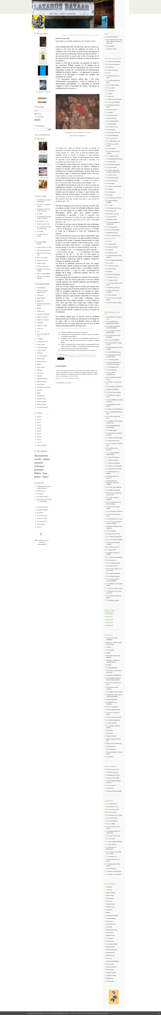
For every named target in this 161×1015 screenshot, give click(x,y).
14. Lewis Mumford (111, 370)
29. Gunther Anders (111, 430)
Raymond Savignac (111, 967)
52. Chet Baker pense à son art (114, 519)
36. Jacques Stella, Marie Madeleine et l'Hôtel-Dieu (113, 171)
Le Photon (39, 353)
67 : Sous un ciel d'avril (112, 266)
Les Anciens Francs (42, 521)
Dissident (108, 665)
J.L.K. (38, 331)
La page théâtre (110, 46)
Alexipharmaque (41, 287)
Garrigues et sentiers (42, 325)
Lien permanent (83, 355)
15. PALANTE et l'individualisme (110, 373)
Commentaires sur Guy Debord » (90, 35)
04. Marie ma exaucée (112, 70)
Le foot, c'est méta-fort (112, 707)
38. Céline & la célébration (113, 463)
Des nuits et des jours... (43, 507)
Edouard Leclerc (110, 907)
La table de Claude (41, 518)
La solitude (40, 213)
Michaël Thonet (110, 952)
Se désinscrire (40, 117)
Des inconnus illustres (42, 496)
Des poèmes (40, 512)
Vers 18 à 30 (109, 619)
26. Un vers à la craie (111, 138)
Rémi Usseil (40, 253)
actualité (38, 462)
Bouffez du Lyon (41, 491)
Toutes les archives (42, 445)
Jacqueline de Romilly (112, 915)
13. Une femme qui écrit (112, 367)
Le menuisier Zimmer (111, 944)
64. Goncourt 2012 (111, 560)
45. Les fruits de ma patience (113, 198)
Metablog (39, 364)
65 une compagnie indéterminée (114, 260)
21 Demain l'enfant (111, 124)
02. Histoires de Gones (112, 806)
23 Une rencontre (110, 129)
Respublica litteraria (42, 378)
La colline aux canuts (43, 177)
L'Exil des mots (41, 344)
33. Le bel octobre (111, 161)
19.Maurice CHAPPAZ (112, 389)
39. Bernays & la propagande (113, 466)
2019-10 (39, 442)
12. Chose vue (110, 96)
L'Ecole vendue (43, 77)
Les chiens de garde (111, 723)
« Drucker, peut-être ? (67, 35)
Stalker (39, 393)
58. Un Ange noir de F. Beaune (114, 539)
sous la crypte (43, 190)
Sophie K (39, 390)
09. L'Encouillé (110, 88)
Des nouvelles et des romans (44, 499)
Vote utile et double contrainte (114, 791)
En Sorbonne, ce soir (42, 221)
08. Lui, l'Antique (110, 824)
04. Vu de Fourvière (111, 812)
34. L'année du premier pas (113, 164)
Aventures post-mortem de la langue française (44, 487)
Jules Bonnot (109, 932)
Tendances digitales (42, 401)
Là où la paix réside (42, 515)
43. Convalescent (110, 192)
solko (38, 250)
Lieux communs (41, 524)
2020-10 (39, 425)
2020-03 (39, 434)
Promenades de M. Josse (43, 165)
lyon (45, 473)
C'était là (108, 647)
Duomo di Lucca (46, 250)
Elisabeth (39, 269)
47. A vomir (109, 205)
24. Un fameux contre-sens (113, 132)
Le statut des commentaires (113, 720)
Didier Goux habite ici (42, 317)
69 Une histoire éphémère (113, 576)
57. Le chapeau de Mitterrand (113, 536)
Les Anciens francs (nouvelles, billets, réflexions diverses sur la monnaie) (114, 41)
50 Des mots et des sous (112, 214)
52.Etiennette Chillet (111, 219)
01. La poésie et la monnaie (113, 61)
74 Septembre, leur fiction (113, 287)
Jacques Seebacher (111, 918)
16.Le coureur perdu (111, 109)
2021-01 (39, 419)
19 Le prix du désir (111, 118)
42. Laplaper (109, 189)
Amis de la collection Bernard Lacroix (42, 291)
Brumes (39, 308)
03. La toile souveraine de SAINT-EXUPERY (113, 327)
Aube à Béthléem (46, 273)
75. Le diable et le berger (112, 600)
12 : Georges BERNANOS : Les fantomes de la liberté (113, 363)
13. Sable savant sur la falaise (114, 99)
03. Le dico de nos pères (112, 809)
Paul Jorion (40, 373)
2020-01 (39, 439)
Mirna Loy (109, 958)
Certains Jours (40, 311)
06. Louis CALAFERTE (112, 340)
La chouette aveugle (42, 347)
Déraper (108, 653)
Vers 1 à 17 (109, 617)
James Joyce (109, 921)
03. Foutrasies (110, 67)
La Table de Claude (111, 49)
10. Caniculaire (110, 91)
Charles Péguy (110, 898)
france (45, 476)
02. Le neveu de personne (113, 64)
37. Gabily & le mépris (112, 460)
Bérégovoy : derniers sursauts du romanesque (114, 643)
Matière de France (41, 361)
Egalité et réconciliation (43, 320)
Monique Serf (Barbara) (112, 961)
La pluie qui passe (41, 350)
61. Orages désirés (111, 550)
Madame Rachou (110, 947)
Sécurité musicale (110, 746)
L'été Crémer (109, 938)
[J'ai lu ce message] (159, 1013)
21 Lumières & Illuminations (113, 871)
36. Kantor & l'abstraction (113, 457)
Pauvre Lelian (109, 964)
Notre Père (44, 257)
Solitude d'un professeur (43, 224)
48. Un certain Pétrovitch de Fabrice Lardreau (113, 503)
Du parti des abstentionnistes (113, 675)
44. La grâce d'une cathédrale (113, 487)
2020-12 (39, 422)
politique (39, 469)
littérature (39, 466)
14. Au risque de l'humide (113, 102)
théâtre (37, 473)
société (37, 459)
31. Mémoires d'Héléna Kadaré (114, 438)
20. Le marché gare (111, 868)
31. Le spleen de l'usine (112, 156)
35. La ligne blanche (111, 167)
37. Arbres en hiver (111, 175)
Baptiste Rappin (41, 298)
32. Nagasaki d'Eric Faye (112, 440)
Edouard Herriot (110, 904)
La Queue (43, 48)
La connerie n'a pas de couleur (114, 692)
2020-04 (39, 431)
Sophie (39, 263)
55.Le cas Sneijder (111, 531)
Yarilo (49, 247)
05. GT (108, 73)
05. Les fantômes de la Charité (114, 815)
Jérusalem (46, 266)
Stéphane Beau (41, 396)
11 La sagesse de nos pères (113, 836)
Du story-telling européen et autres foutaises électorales (113, 679)
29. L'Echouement (111, 148)
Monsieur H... (110, 733)
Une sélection (109, 756)
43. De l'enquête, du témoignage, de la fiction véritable (112, 482)
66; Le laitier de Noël (111, 566)
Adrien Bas (109, 887)
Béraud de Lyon (43, 63)
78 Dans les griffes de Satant (113, 302)
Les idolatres (40, 231)
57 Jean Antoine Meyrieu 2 (113, 235)
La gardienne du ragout (112, 772)
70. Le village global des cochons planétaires (112, 580)
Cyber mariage (110, 650)
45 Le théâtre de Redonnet (113, 490)
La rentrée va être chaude (112, 778)
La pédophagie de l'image (112, 775)
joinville (78, 356)
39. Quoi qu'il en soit (111, 180)
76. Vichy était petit (111, 295)
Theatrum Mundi (41, 404)
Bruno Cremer (110, 895)
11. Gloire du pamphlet (112, 359)
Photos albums (40, 138)
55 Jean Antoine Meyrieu (112, 230)
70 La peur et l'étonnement (113, 274)
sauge (38, 260)
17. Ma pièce (109, 112)
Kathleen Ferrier (110, 935)
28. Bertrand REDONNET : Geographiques (113, 426)
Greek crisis (40, 328)
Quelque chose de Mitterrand (113, 743)
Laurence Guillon (41, 247)
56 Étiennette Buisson (112, 232)
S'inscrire (38, 113)
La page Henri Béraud (112, 37)
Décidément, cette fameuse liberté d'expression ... (44, 210)
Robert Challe (109, 970)
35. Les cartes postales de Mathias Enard (112, 453)
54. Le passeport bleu (111, 227)
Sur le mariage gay (111, 749)
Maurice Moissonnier (112, 950)
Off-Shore (39, 370)
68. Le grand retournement (113, 573)
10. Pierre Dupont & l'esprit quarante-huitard (113, 355)
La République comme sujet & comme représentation (114, 695)
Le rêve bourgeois (111, 785)
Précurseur (43, 152)
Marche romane (41, 358)
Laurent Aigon (110, 941)
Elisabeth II (109, 910)
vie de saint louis (90, 356)
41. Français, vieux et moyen (113, 186)
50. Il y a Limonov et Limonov (114, 511)
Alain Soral (109, 890)
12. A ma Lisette (110, 838)
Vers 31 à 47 (109, 622)
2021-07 (39, 416)
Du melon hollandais (111, 668)
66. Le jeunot (109, 263)
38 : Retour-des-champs (112, 178)
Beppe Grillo (40, 301)
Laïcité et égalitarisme (111, 699)
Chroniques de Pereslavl (43, 314)
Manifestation (43, 501)
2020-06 (39, 428)
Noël (44, 263)
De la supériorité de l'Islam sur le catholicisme (44, 227)
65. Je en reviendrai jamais (113, 563)
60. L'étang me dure (111, 244)
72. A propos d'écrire (111, 280)
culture (46, 459)
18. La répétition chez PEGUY (114, 386)
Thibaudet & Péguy (111, 975)
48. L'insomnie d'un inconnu (113, 208)
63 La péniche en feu (111, 252)
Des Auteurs (40, 494)
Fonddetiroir (40, 322)
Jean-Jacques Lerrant (111, 930)
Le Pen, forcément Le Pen (113, 709)
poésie (37, 476)
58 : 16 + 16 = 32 (110, 238)
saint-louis (83, 356)
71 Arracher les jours (111, 277)
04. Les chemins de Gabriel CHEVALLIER (113, 331)
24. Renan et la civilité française (114, 409)
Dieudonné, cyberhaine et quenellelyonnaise (112, 661)
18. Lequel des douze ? (112, 115)
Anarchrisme (40, 295)
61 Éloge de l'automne (112, 247)
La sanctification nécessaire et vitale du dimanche (44, 217)
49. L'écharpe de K (111, 211)
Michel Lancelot (110, 955)
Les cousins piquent (42, 356)
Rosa (38, 257)
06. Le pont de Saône (111, 818)
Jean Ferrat (109, 927)
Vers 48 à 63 (109, 625)
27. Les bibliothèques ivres (113, 141)
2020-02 (39, 436)
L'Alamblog (40, 338)
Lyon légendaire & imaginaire (43, 92)
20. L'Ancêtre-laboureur (112, 121)
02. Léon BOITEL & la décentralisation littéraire (112, 322)
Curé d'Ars (109, 901)
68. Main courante (111, 268)
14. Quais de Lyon (111, 844)
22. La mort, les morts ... (112, 127)
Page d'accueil (77, 35)
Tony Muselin (110, 981)
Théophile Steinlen (111, 972)
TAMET (39, 266)
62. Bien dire (109, 250)
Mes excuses (109, 730)
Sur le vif (39, 527)
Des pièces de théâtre (42, 510)
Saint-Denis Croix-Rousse (44, 387)
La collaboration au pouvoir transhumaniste (44, 200)
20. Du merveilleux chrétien (113, 392)
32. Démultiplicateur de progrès (114, 159)
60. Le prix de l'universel (112, 547)
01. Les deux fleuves (111, 804)
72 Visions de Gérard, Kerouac (114, 588)
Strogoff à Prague (41, 398)
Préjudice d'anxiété (111, 736)
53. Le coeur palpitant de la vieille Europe (113, 223)
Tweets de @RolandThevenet (42, 135)
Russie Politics (41, 384)
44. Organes (109, 195)
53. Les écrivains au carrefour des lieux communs (114, 522)
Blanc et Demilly (110, 892)
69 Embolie (109, 271)
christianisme (41, 455)
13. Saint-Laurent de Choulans (114, 841)
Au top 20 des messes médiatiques (112, 638)
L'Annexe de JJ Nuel (42, 341)
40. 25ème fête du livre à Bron (114, 469)
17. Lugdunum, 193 (111, 856)
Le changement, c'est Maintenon (111, 703)
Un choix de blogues (42, 407)
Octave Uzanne (41, 367)
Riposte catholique (41, 381)
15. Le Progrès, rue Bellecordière (111, 848)
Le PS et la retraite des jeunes (113, 717)
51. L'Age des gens (111, 216)
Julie (38, 273)
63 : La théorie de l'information (114, 557)
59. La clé (108, 241)
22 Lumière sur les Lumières (113, 874)
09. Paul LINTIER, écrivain (113, 352)
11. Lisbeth (109, 93)
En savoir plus (104, 1013)
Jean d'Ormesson (110, 924)
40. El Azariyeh (110, 183)
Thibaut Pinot (109, 978)
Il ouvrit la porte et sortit (112, 769)
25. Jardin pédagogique (112, 135)
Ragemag (39, 376)
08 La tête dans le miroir (112, 85)
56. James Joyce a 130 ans (113, 534)
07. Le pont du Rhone (112, 821)
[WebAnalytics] (42, 535)
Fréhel (108, 912)
